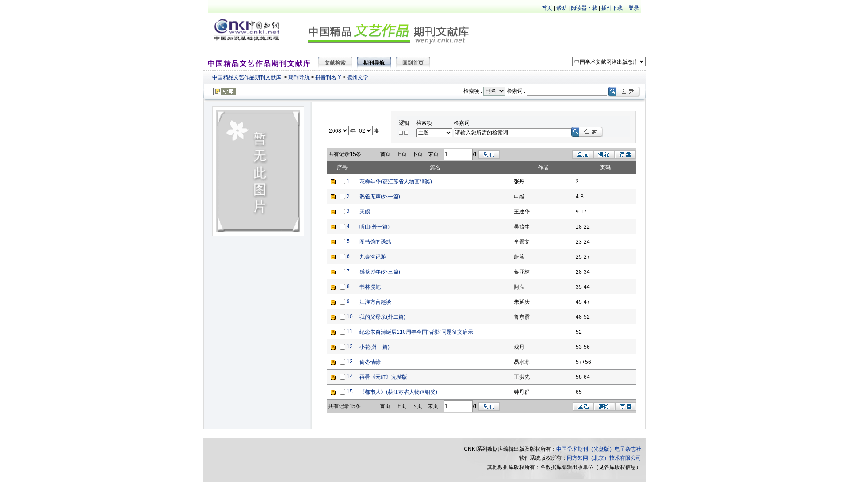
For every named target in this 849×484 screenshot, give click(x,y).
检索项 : (472, 91)
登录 (633, 8)
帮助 (561, 8)
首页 (547, 8)
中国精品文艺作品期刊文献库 (246, 77)
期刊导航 (299, 77)
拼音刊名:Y (328, 77)
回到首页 (413, 63)
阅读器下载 (584, 8)
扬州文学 (357, 77)
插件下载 (612, 8)
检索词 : (516, 91)
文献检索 (335, 63)
